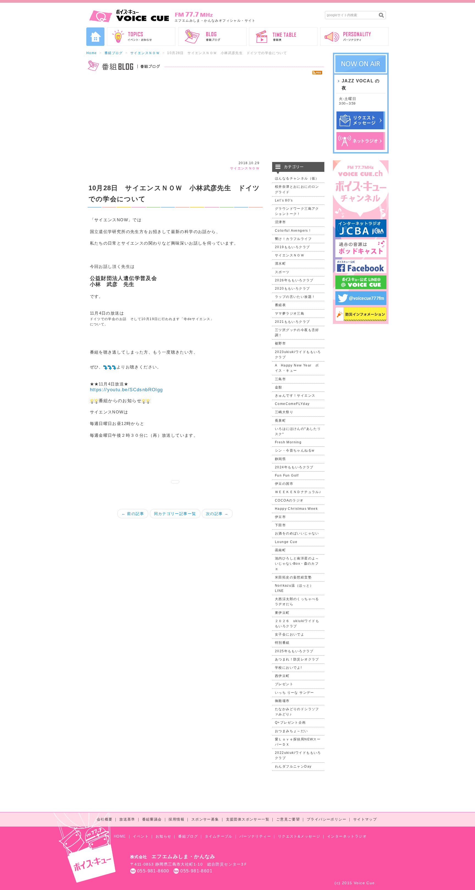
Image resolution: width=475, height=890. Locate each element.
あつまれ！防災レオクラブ (297, 659)
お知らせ (164, 836)
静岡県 (280, 459)
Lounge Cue (286, 542)
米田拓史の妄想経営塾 (293, 577)
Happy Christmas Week (296, 509)
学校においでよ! (288, 668)
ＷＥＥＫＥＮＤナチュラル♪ (298, 492)
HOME (120, 836)
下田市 (280, 525)
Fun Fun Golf (287, 475)
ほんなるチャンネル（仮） (297, 178)
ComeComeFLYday (292, 404)
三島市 (280, 379)
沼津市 (280, 222)
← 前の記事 (132, 513)
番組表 (280, 305)
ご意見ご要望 (288, 819)
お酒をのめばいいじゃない (297, 533)
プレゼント (284, 684)
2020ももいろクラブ (292, 288)
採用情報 (176, 819)
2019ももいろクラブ (292, 247)
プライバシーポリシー (326, 819)
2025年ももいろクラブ (294, 651)
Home (91, 53)
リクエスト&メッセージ (299, 836)
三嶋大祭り (284, 412)
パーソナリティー (255, 836)
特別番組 (282, 643)
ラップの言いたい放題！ (295, 297)
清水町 (280, 263)
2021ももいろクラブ (292, 322)
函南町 (280, 550)
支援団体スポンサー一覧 (247, 819)
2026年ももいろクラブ (294, 280)
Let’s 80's (284, 200)
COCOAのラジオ (289, 500)
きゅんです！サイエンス (295, 396)
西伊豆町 (282, 676)
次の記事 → (217, 513)
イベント (141, 836)
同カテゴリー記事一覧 (175, 513)
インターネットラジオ (347, 836)
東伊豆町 (282, 613)
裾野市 (280, 343)
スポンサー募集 (205, 819)
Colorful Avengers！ (293, 231)
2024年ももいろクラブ (294, 467)
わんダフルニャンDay (293, 766)
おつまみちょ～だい (291, 731)
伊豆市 (280, 517)
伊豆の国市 (284, 484)
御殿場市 (282, 701)
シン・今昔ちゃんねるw (294, 450)
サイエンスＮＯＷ (145, 53)
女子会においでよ (289, 634)
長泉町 (280, 420)
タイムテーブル (219, 836)
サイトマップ (365, 819)
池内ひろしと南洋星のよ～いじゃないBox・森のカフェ (297, 563)
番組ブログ (113, 53)
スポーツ (282, 272)
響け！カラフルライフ (293, 239)
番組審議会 (152, 819)
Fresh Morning (288, 442)
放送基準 (127, 819)
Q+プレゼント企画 (290, 722)
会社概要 (105, 819)
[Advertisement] (205, 118)
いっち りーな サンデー (294, 693)
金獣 (278, 387)
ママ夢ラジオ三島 (289, 313)
